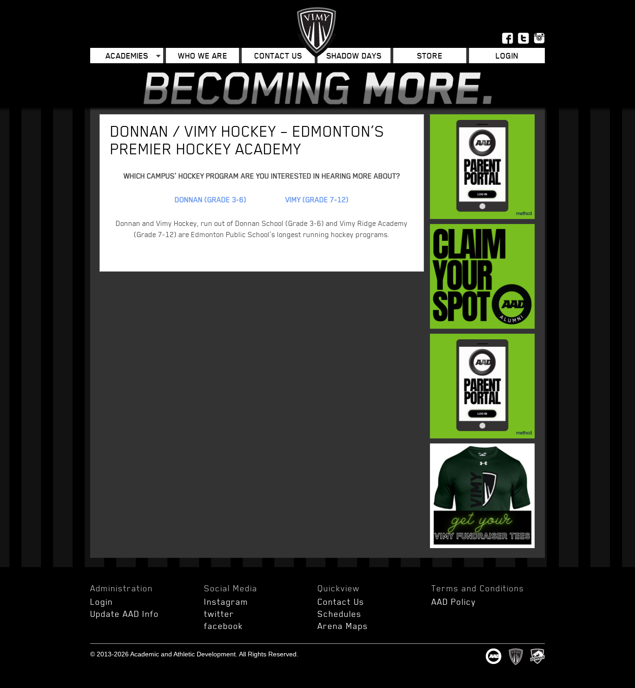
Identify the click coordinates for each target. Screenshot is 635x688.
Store (430, 55)
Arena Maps (343, 626)
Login (101, 601)
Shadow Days (354, 55)
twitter (219, 614)
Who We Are (202, 55)
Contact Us (278, 55)
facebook (223, 626)
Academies (127, 55)
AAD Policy (453, 601)
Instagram (226, 601)
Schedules (340, 614)
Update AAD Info (124, 614)
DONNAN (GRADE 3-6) (210, 199)
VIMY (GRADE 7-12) (317, 199)
